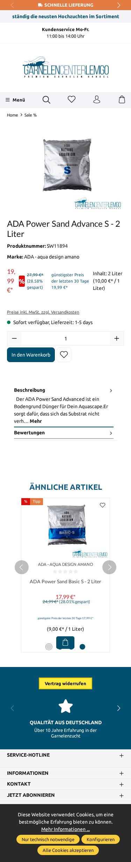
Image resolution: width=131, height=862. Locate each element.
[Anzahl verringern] (14, 338)
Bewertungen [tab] (29, 432)
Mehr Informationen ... (65, 829)
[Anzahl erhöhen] (117, 338)
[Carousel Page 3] (71, 647)
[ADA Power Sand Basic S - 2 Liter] (65, 528)
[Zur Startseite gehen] (65, 67)
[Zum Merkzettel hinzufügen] (64, 355)
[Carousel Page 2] (60, 647)
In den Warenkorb (31, 355)
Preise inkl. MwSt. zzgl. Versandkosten (43, 312)
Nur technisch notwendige (48, 839)
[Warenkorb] (122, 100)
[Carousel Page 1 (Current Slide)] (49, 647)
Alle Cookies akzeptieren (68, 850)
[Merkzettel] (71, 100)
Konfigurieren (101, 839)
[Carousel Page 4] (82, 647)
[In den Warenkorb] (65, 642)
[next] (109, 567)
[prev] (22, 567)
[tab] (64, 406)
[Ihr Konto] (97, 100)
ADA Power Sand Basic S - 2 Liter (65, 581)
